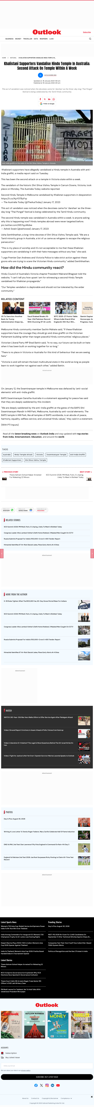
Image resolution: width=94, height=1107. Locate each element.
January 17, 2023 (51, 202)
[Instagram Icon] (47, 1085)
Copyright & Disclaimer (50, 1098)
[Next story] (92, 553)
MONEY (18, 39)
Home (4, 58)
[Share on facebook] (40, 99)
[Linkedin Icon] (52, 1085)
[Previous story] (1, 553)
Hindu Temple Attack (23, 454)
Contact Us (35, 1098)
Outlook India (47, 433)
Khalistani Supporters (12, 460)
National (13, 58)
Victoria (39, 454)
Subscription (11, 1053)
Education (36, 436)
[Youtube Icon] (58, 1085)
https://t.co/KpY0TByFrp (14, 198)
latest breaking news (26, 433)
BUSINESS (9, 39)
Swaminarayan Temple (56, 454)
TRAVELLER (27, 39)
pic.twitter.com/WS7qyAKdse (16, 225)
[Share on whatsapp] (54, 99)
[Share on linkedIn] (49, 99)
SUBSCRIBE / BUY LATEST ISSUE (47, 1077)
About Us (25, 1098)
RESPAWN (44, 39)
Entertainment (22, 436)
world (61, 436)
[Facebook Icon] (36, 1085)
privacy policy (25, 1070)
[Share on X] (45, 99)
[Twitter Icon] (41, 1085)
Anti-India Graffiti (77, 454)
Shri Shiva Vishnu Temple (35, 460)
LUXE (51, 39)
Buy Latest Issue (13, 1057)
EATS (36, 39)
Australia (7, 454)
